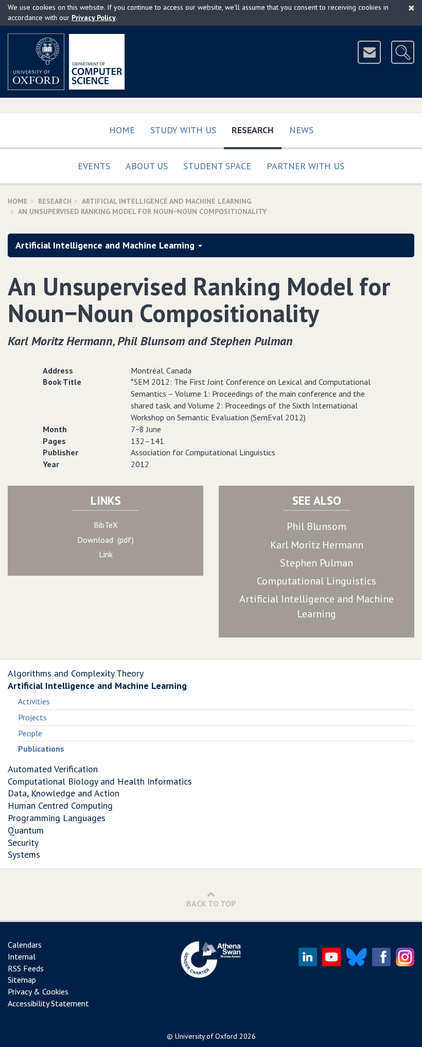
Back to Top (211, 903)
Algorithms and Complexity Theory (76, 673)
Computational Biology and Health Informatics (100, 781)
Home (122, 130)
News (301, 130)
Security (23, 842)
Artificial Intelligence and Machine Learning (166, 201)
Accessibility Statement (48, 1003)
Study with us (183, 130)
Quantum (26, 830)
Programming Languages (57, 818)
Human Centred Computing (60, 805)
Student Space (217, 166)
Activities (34, 701)
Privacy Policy (94, 17)
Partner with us (305, 166)
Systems (24, 854)
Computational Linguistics (316, 581)
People (30, 733)
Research (257, 129)
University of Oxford (206, 1036)
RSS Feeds (26, 968)
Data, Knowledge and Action (63, 793)
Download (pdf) (105, 540)
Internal (22, 956)
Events (94, 166)
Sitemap (22, 979)
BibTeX (106, 525)
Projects (32, 717)
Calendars (25, 944)
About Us (147, 166)
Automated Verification (53, 769)
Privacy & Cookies (38, 991)
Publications (41, 748)
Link (106, 554)
